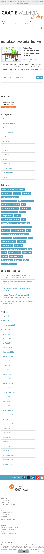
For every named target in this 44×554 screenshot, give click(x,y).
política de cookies (7, 549)
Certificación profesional (10, 208)
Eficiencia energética (22, 223)
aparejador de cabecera (9, 197)
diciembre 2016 (8, 410)
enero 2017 (7, 406)
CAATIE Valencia (8, 77)
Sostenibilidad (18, 77)
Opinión (17, 24)
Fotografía (5, 230)
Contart (17, 216)
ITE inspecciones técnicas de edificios (15, 234)
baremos (16, 204)
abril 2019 (6, 343)
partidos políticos (14, 253)
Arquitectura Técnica (9, 201)
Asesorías (33, 22)
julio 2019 (6, 329)
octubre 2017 (7, 388)
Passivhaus (27, 253)
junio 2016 (6, 433)
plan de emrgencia (16, 256)
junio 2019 (6, 334)
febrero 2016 (7, 446)
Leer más (39, 77)
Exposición (5, 227)
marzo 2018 (7, 374)
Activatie (17, 193)
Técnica (24, 22)
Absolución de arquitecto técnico (13, 190)
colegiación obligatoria (9, 212)
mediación (27, 249)
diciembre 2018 (8, 352)
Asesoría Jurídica (9, 123)
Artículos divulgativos (26, 201)
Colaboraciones (30, 24)
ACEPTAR (23, 551)
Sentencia (18, 260)
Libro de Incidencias (8, 241)
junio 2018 (6, 370)
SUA (25, 260)
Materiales (18, 245)
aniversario (26, 193)
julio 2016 (6, 428)
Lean (30, 238)
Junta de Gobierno (20, 238)
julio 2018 (6, 365)
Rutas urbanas (7, 260)
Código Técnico (7, 223)
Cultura (5, 137)
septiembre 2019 (9, 325)
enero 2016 (7, 451)
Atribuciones (6, 204)
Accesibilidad (6, 193)
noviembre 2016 (8, 415)
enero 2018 (7, 379)
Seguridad (6, 164)
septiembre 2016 (9, 424)
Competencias (7, 216)
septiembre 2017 (9, 392)
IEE (28, 230)
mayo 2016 (7, 437)
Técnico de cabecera (9, 264)
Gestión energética (18, 230)
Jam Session (6, 238)
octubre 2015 (7, 464)
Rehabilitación (8, 159)
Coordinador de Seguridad (10, 219)
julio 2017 (6, 397)
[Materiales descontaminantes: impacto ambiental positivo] (11, 54)
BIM (23, 204)
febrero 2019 (7, 347)
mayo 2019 (7, 338)
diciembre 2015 (8, 455)
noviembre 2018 (8, 356)
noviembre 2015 (8, 460)
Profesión (5, 22)
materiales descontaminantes (11, 249)
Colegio (22, 212)
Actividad (15, 22)
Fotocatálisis (26, 227)
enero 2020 (7, 320)
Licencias (21, 241)
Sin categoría (7, 168)
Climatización (25, 208)
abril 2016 (6, 442)
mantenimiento (7, 245)
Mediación (6, 141)
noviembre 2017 (8, 383)
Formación (16, 227)
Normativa (6, 24)
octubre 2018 (7, 361)
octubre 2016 (7, 419)
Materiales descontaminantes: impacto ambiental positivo (31, 52)
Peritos (4, 256)
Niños (4, 253)
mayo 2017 (7, 401)
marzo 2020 (7, 316)
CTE (23, 219)
